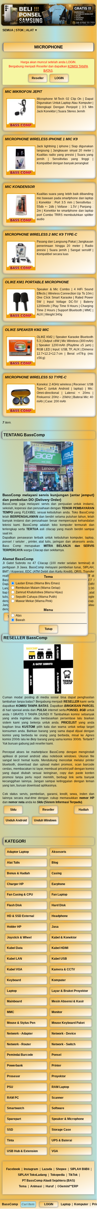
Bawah (20, 620)
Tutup (48, 629)
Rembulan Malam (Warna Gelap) (38, 588)
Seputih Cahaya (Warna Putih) (36, 597)
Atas (19, 615)
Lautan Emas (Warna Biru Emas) (38, 583)
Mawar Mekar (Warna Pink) (34, 601)
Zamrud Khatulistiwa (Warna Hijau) (39, 592)
